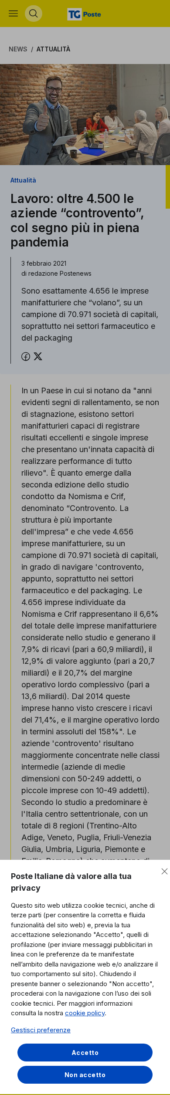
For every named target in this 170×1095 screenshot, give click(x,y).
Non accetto (85, 1074)
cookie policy (85, 1013)
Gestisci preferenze (41, 1030)
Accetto (85, 1052)
